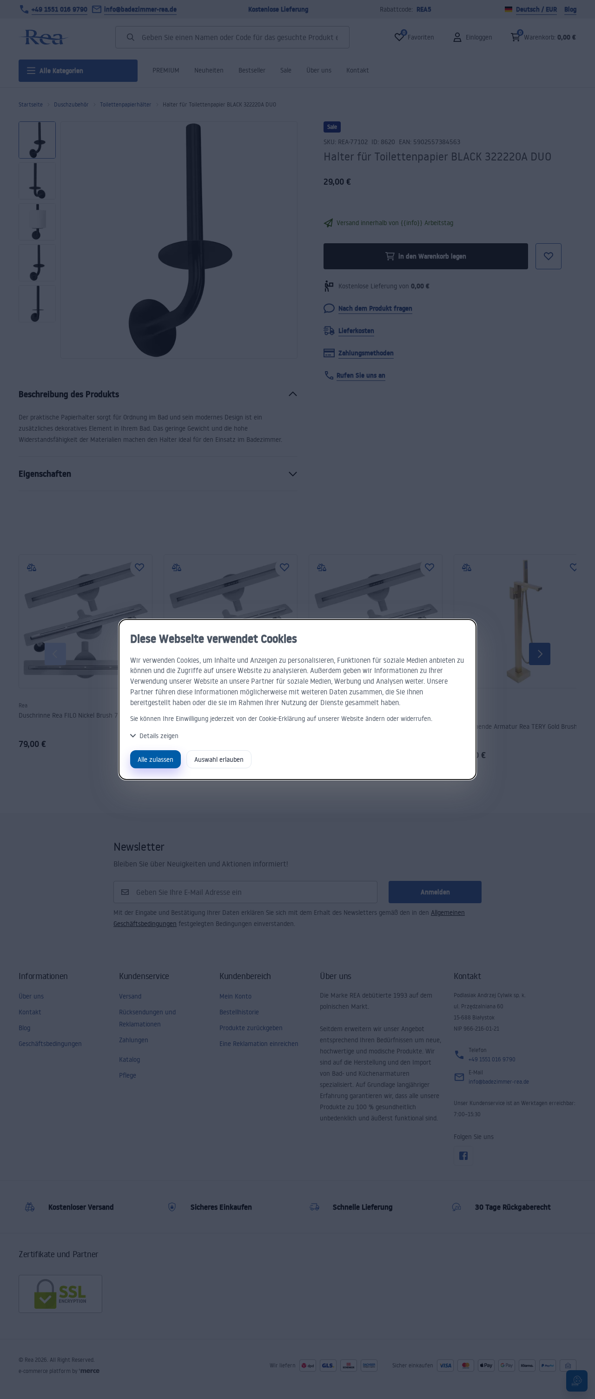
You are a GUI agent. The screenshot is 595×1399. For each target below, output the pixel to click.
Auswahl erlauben (219, 759)
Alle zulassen (155, 759)
